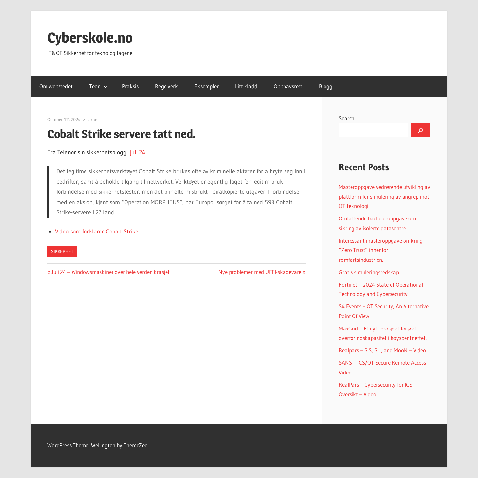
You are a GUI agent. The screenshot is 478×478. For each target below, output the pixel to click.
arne (92, 119)
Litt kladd (246, 86)
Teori (95, 86)
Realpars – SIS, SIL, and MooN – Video (382, 350)
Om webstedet (56, 86)
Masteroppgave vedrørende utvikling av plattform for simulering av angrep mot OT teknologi (384, 196)
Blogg (325, 86)
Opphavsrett (288, 86)
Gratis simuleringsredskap (369, 272)
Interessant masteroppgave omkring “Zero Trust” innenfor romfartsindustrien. (381, 250)
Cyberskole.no (90, 37)
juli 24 (137, 152)
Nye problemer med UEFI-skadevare (260, 271)
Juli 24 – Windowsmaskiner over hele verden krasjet (110, 271)
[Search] (420, 130)
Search (346, 118)
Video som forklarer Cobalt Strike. (98, 231)
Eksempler (206, 86)
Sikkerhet (62, 251)
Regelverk (166, 86)
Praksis (130, 86)
